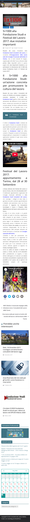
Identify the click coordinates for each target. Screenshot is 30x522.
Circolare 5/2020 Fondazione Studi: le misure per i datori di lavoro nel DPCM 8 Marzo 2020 (14, 410)
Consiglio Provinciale (18, 48)
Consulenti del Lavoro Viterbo (18, 516)
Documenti (6, 27)
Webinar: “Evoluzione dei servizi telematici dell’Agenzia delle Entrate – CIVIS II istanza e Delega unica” (14, 450)
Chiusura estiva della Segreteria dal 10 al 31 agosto (14, 446)
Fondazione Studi (7, 99)
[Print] (21, 297)
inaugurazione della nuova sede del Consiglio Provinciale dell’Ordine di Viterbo (15, 57)
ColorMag (9, 519)
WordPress (18, 519)
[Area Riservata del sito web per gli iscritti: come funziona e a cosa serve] (15, 362)
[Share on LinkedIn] (13, 297)
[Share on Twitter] (9, 297)
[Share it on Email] (17, 297)
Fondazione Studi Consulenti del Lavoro (14, 53)
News (12, 27)
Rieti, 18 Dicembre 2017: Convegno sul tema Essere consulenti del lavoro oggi (12, 349)
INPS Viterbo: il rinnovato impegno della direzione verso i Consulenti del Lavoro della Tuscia (15, 308)
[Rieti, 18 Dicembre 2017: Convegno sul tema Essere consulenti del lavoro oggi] (15, 331)
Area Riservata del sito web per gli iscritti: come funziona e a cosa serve (14, 380)
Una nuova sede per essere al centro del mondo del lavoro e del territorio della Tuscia (14, 316)
